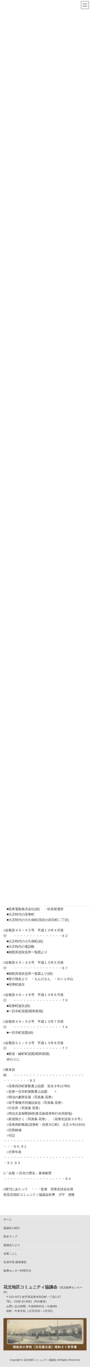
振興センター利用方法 (17, 1270)
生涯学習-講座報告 (15, 1262)
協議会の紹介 (11, 1228)
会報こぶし (10, 1253)
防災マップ (10, 1236)
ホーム (7, 1219)
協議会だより (11, 1245)
